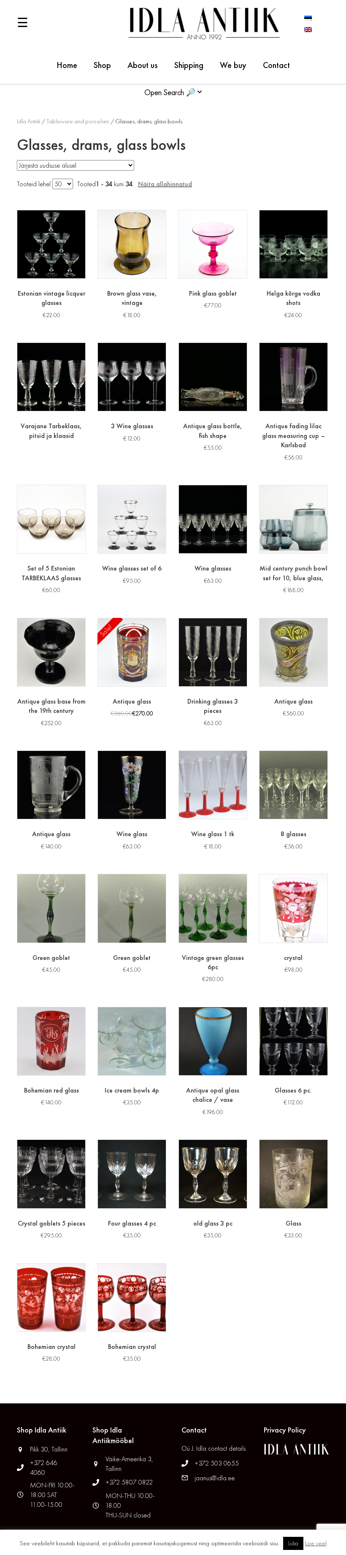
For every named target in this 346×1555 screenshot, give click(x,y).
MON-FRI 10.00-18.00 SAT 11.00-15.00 (52, 1495)
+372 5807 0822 (129, 1482)
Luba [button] (293, 1543)
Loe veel (316, 1543)
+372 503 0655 (217, 1463)
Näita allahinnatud (165, 183)
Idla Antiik (29, 121)
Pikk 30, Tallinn (49, 1449)
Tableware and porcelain (77, 121)
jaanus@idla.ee (215, 1477)
